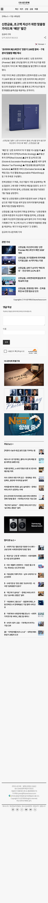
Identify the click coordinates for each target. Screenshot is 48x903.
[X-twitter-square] (13, 809)
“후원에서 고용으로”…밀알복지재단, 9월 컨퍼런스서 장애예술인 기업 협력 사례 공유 (20, 604)
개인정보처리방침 (15, 806)
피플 (36, 9)
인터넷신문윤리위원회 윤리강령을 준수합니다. (25, 796)
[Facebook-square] (17, 809)
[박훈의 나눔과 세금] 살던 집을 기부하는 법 (19, 450)
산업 (26, 9)
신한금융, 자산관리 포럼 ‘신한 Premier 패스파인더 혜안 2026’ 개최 (31, 250)
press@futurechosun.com (27, 793)
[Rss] (35, 809)
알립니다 (42, 806)
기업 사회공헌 (15, 16)
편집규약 (36, 806)
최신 (16, 9)
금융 (31, 9)
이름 (4, 329)
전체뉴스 (5, 16)
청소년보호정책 (27, 806)
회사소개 (5, 806)
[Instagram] (21, 809)
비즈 (21, 9)
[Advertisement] (24, 673)
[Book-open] (26, 809)
